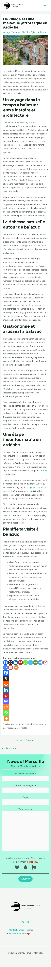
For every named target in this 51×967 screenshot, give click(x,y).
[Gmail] (45, 662)
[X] (10, 662)
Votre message (25, 809)
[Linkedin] (15, 662)
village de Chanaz (34, 487)
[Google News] (5, 667)
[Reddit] (6, 684)
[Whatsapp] (25, 662)
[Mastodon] (6, 701)
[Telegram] (40, 662)
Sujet (25, 797)
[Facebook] (5, 662)
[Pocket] (10, 667)
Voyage (6, 32)
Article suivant (10, 748)
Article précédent (25, 740)
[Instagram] (30, 662)
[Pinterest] (20, 662)
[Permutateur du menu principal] (45, 5)
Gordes (43, 470)
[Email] (35, 662)
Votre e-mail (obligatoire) (25, 785)
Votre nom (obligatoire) (26, 773)
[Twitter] (28, 922)
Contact (13, 930)
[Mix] (6, 707)
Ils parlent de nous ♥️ (19, 933)
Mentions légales (25, 930)
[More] (16, 667)
